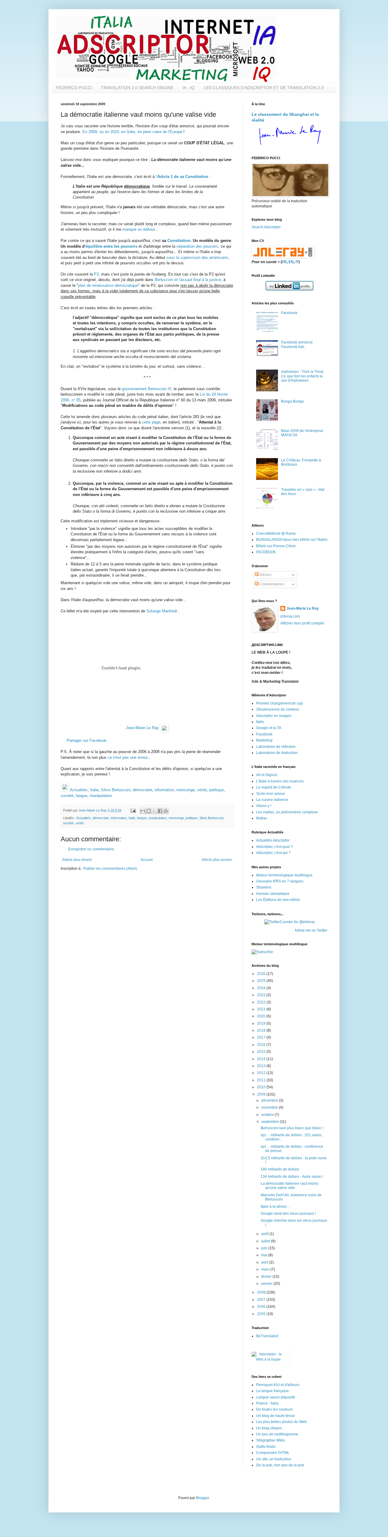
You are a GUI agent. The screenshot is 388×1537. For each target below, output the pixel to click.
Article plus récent (77, 860)
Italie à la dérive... (275, 1206)
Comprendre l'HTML (272, 1453)
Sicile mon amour (270, 794)
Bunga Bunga (292, 401)
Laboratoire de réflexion (276, 747)
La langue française (272, 1391)
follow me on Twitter (311, 930)
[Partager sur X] (154, 811)
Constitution (178, 240)
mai (264, 1255)
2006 (261, 1306)
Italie (94, 790)
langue (81, 795)
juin (264, 1248)
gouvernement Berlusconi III (146, 389)
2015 (261, 1052)
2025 (261, 981)
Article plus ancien (217, 860)
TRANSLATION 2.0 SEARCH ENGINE (137, 87)
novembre (270, 1107)
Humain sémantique (272, 894)
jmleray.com (290, 616)
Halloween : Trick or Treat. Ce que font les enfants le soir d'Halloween (302, 376)
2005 (261, 1314)
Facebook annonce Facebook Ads (297, 344)
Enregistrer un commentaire (91, 849)
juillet (266, 1241)
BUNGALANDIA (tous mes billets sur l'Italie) (291, 539)
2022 (261, 1002)
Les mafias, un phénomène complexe (287, 812)
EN (291, 262)
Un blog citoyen (269, 1428)
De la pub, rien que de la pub (280, 1465)
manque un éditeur (138, 229)
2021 (261, 1009)
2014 (261, 1059)
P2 (96, 274)
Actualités (79, 790)
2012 (261, 1073)
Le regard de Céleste (273, 787)
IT (297, 262)
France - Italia (267, 1403)
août (265, 1234)
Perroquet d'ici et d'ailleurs (277, 1385)
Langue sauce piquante (275, 1397)
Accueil (147, 860)
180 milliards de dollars (280, 1169)
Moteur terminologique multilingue (284, 875)
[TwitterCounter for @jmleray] (289, 922)
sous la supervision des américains (197, 257)
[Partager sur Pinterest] (166, 811)
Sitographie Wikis (270, 1440)
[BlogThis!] (149, 811)
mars (265, 1269)
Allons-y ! (263, 806)
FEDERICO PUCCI (74, 87)
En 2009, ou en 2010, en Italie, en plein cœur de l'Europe (132, 131)
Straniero (263, 887)
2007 (261, 1300)
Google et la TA (268, 728)
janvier (267, 1283)
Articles (265, 575)
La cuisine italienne (272, 800)
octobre (268, 1115)
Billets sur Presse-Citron (276, 546)
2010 (261, 1087)
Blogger (202, 1498)
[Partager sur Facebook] (160, 811)
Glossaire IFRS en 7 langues (279, 881)
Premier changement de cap (279, 703)
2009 (261, 1094)
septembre (270, 1122)
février (267, 1276)
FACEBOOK (266, 552)
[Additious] (65, 790)
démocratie (142, 790)
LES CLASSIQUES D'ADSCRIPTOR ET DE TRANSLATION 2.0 (264, 87)
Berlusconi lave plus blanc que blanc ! (292, 1128)
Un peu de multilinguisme (277, 1434)
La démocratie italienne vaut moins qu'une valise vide (289, 1185)
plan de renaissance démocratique (108, 285)
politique (216, 790)
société (67, 795)
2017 (261, 1037)
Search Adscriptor (266, 227)
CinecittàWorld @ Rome (276, 533)
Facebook (289, 313)
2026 (261, 974)
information (164, 790)
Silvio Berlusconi (115, 790)
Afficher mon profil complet (302, 623)
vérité (202, 790)
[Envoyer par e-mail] (143, 811)
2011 (261, 1080)
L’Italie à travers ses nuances (280, 781)
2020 (261, 1016)
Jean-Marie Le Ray (142, 727)
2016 (261, 1045)
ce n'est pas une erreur (127, 757)
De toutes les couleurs (274, 1409)
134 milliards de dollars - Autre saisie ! (292, 1176)
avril (265, 1262)
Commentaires (271, 584)
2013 (261, 1066)
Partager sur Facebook (87, 740)
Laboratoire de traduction (277, 753)
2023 (261, 995)
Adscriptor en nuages (273, 716)
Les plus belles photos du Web (281, 1422)
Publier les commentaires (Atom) (110, 868)
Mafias (261, 818)
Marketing (264, 740)
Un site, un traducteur (273, 1459)
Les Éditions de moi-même (278, 900)
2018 (261, 1030)
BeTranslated (267, 1336)
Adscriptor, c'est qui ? (273, 853)
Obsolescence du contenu (277, 709)
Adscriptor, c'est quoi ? (274, 847)
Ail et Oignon (266, 775)
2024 (261, 988)
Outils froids (266, 1447)
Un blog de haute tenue (275, 1416)
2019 (261, 1023)
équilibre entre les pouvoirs (111, 246)
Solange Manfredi (161, 611)
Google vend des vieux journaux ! (288, 1213)
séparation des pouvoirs (197, 246)
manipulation (101, 795)
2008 (261, 1292)
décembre (270, 1100)
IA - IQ (188, 87)
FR (284, 262)
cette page (151, 422)
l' (182, 176)
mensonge (185, 790)
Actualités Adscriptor (272, 840)
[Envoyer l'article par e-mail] (133, 810)
